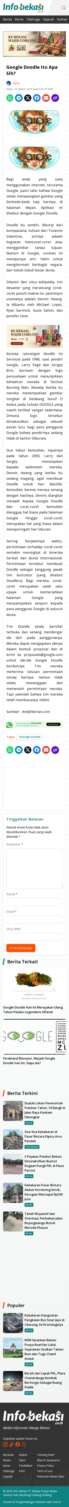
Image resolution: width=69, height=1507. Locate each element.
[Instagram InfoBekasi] (5, 1444)
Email (11, 911)
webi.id (57, 1502)
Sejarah (48, 19)
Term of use (44, 1471)
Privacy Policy (45, 1465)
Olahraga (33, 19)
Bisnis (19, 19)
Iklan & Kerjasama (48, 1460)
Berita (7, 19)
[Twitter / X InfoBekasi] (23, 1444)
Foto (22, 1471)
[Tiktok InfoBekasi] (11, 1444)
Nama (11, 894)
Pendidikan (25, 1465)
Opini (22, 1460)
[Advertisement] (34, 783)
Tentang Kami (45, 1455)
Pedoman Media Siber (50, 1476)
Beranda (8, 1455)
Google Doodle (29, 737)
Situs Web (13, 929)
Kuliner (62, 19)
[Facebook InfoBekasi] (17, 1444)
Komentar (14, 844)
